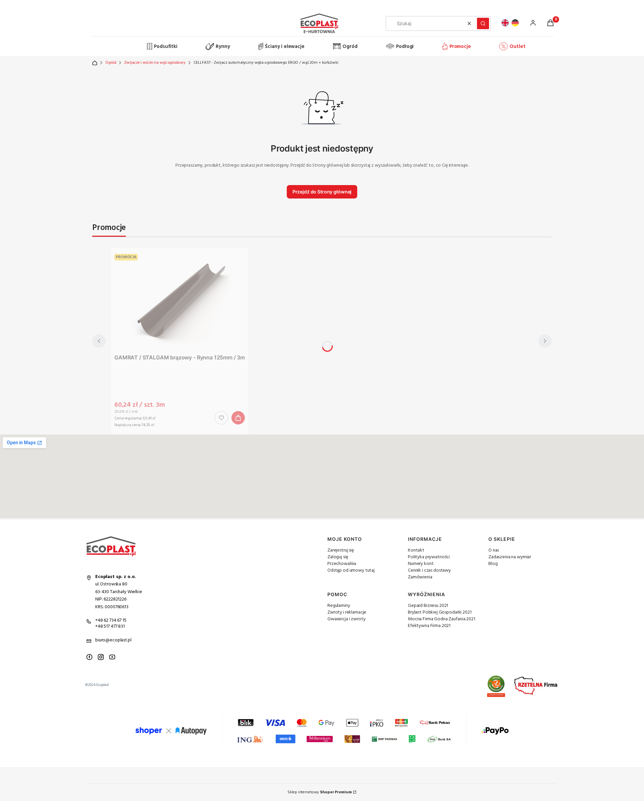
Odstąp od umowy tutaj (351, 570)
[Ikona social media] (89, 657)
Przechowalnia (341, 564)
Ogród (110, 62)
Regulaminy (338, 606)
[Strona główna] (118, 47)
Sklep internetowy (319, 792)
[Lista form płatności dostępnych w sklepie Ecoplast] (322, 731)
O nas (493, 550)
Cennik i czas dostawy (429, 570)
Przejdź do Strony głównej (322, 191)
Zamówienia (420, 577)
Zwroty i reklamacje (346, 612)
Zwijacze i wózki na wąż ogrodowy (154, 62)
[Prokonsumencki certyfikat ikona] (496, 686)
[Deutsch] (515, 22)
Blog (492, 564)
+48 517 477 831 (110, 626)
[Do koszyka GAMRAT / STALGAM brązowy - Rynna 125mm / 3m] (238, 417)
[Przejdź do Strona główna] (94, 62)
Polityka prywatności (429, 557)
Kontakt (416, 550)
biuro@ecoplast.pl (113, 640)
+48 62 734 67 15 (110, 620)
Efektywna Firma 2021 (429, 626)
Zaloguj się (337, 557)
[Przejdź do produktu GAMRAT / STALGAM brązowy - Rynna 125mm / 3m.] (180, 301)
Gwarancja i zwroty (346, 619)
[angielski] (505, 22)
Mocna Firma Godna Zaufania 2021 (441, 619)
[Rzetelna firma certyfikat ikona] (536, 686)
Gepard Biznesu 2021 (428, 606)
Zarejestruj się (340, 550)
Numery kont (420, 564)
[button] (483, 23)
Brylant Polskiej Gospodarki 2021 (440, 612)
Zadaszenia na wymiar (509, 557)
